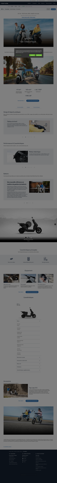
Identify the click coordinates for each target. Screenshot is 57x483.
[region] (28, 53)
